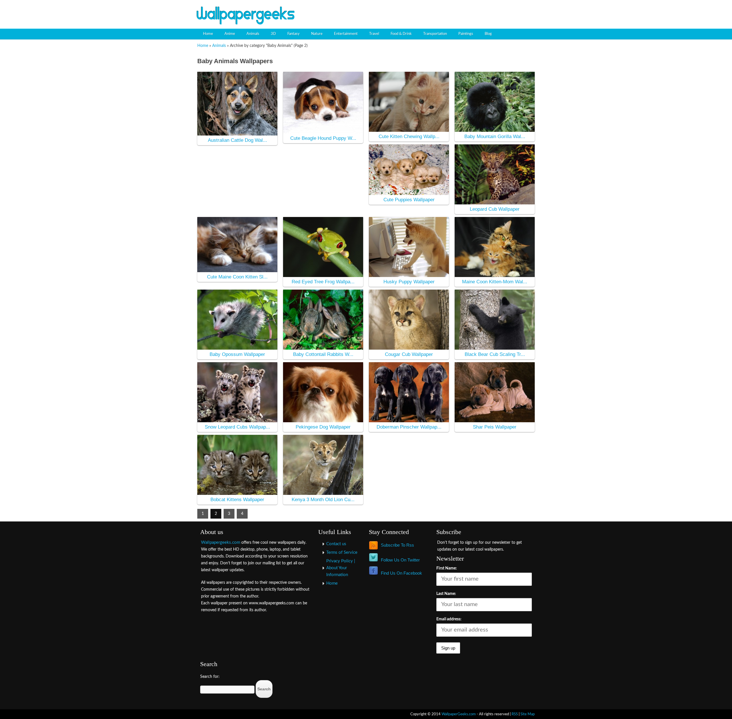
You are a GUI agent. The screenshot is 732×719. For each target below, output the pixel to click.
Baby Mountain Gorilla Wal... (494, 136)
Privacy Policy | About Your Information (340, 568)
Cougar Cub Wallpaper (409, 354)
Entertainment (346, 34)
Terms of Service (341, 552)
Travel (374, 34)
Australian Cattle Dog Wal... (237, 140)
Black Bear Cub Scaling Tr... (495, 354)
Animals (252, 34)
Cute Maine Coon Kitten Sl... (237, 277)
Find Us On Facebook (401, 573)
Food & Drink (401, 34)
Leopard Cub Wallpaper (495, 209)
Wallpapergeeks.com (220, 542)
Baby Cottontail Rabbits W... (323, 354)
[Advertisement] (471, 10)
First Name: (446, 568)
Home (208, 34)
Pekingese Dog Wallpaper (323, 427)
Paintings (465, 34)
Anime (229, 34)
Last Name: (446, 594)
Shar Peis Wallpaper (494, 427)
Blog (488, 34)
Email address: (449, 619)
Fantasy (293, 34)
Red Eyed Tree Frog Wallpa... (323, 281)
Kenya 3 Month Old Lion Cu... (323, 499)
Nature (317, 34)
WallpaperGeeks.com (458, 714)
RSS (515, 714)
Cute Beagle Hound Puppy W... (323, 138)
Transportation (435, 34)
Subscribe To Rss (397, 545)
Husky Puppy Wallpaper (409, 281)
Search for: (210, 677)
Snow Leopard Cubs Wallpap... (237, 427)
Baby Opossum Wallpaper (237, 354)
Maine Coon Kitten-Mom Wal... (494, 281)
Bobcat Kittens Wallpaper (237, 499)
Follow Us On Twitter (400, 559)
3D (273, 34)
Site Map (527, 714)
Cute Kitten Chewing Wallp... (409, 136)
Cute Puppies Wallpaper (409, 199)
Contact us (336, 544)
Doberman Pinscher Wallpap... (409, 427)
